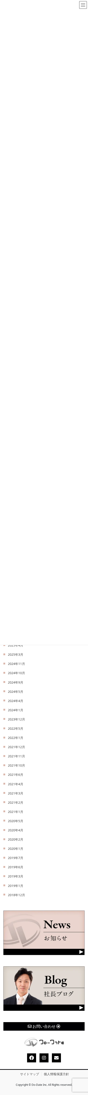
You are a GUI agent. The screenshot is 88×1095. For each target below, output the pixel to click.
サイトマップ (29, 1074)
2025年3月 (15, 654)
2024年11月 (16, 664)
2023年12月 (16, 719)
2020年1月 (15, 848)
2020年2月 (15, 839)
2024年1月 (15, 710)
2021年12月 (16, 747)
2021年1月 (15, 812)
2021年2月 (15, 802)
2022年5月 (15, 728)
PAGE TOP (80, 1058)
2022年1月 (15, 738)
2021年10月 (16, 765)
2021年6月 (15, 774)
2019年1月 (15, 886)
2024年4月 (15, 701)
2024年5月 (15, 691)
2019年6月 (15, 867)
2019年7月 (15, 858)
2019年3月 (15, 876)
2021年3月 (15, 793)
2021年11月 (16, 756)
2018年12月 (16, 895)
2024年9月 (15, 682)
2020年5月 (15, 821)
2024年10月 (16, 673)
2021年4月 (15, 784)
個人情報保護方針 (56, 1074)
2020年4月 (15, 830)
